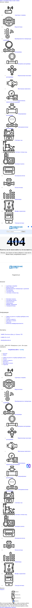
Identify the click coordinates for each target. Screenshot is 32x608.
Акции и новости (11, 319)
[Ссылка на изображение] (16, 268)
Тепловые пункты (11, 299)
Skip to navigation (4, 0)
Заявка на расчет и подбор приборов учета (17, 316)
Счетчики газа (10, 291)
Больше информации (5, 607)
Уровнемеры (9, 303)
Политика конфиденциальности (14, 323)
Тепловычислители (11, 300)
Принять (13, 607)
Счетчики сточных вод (12, 292)
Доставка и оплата (11, 320)
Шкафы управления (11, 304)
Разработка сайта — (16, 349)
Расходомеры (9, 290)
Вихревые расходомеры (24, 63)
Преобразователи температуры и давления (17, 288)
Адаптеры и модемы (11, 286)
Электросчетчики (11, 305)
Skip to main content (14, 0)
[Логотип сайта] (16, 230)
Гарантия (8, 322)
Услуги (8, 318)
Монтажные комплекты (24, 88)
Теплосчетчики (10, 301)
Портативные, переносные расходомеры (15, 101)
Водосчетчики (10, 287)
